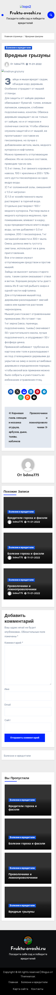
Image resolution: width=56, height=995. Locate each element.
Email (8, 704)
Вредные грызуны (27, 55)
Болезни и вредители (18, 47)
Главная (13, 982)
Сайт (8, 720)
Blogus (45, 972)
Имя (7, 689)
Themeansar (28, 976)
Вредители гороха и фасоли (27, 518)
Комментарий (14, 642)
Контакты (37, 989)
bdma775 (19, 64)
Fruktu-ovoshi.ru (25, 13)
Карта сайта (20, 989)
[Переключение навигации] (2, 15)
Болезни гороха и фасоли (25, 554)
